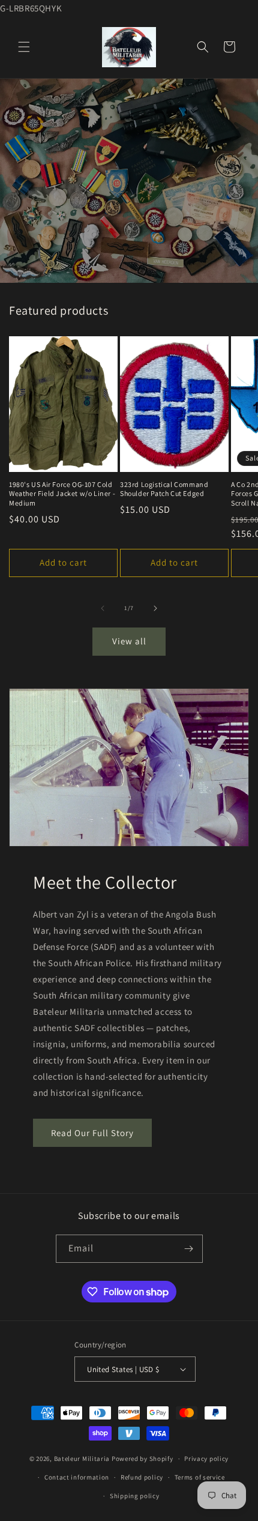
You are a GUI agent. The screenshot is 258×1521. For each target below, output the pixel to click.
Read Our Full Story (92, 1132)
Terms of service (200, 1477)
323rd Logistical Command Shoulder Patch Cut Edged (164, 489)
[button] (24, 47)
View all (129, 641)
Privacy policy (206, 1458)
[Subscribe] (189, 1249)
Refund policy (142, 1477)
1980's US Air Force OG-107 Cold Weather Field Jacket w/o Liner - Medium (62, 493)
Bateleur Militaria (82, 1458)
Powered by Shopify (142, 1458)
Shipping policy (135, 1496)
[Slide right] (155, 608)
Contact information (76, 1477)
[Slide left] (102, 608)
